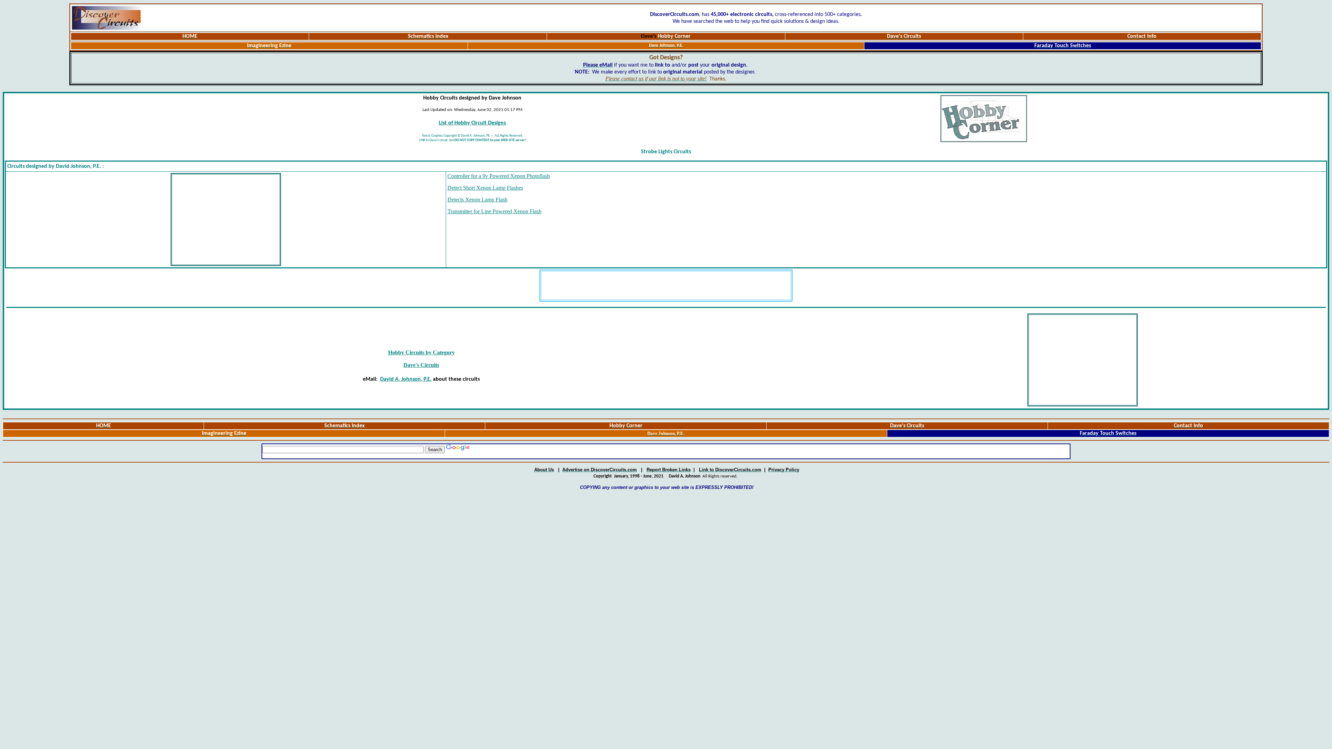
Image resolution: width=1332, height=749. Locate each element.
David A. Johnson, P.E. (406, 379)
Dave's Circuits (421, 365)
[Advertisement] (226, 219)
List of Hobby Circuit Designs (472, 123)
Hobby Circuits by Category (421, 352)
